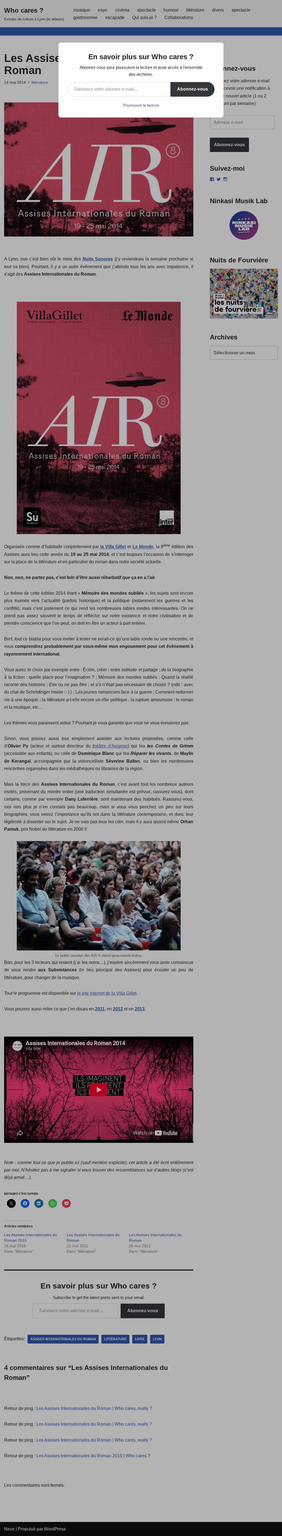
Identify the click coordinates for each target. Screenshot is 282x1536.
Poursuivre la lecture (141, 105)
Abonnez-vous (192, 89)
